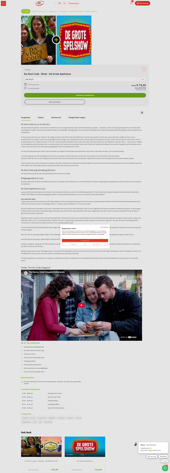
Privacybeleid (104, 227)
